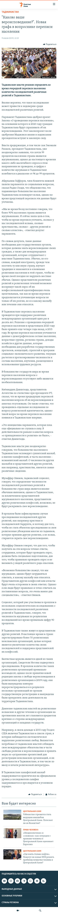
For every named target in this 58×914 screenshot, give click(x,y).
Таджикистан (10, 12)
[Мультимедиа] (18, 910)
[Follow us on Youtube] (4, 881)
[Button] (49, 44)
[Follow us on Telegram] (24, 881)
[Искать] (40, 910)
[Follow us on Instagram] (11, 881)
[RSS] (43, 881)
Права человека (30, 830)
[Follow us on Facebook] (17, 881)
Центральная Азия (32, 811)
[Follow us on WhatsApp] (30, 881)
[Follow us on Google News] (37, 881)
